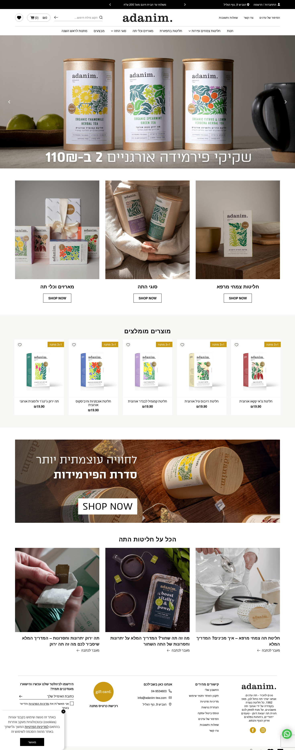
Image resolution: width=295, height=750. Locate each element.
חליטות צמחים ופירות (206, 31)
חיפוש (56, 17)
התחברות (270, 4)
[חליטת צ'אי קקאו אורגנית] (256, 368)
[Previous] (185, 4)
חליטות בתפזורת (171, 31)
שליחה (20, 696)
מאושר (32, 742)
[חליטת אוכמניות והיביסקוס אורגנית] (93, 368)
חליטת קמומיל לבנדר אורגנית (147, 401)
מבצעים (99, 31)
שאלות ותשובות (228, 17)
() (41, 17)
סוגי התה (120, 31)
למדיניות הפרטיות (37, 726)
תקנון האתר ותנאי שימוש (204, 695)
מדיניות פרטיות (209, 701)
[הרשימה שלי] (19, 18)
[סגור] (63, 711)
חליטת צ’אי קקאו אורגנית (256, 401)
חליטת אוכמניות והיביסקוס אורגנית (93, 403)
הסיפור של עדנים (269, 17)
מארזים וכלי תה (143, 31)
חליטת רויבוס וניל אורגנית (202, 401)
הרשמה (257, 4)
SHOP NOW (238, 298)
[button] (236, 345)
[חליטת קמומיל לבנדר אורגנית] (147, 368)
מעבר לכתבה (271, 650)
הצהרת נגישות (210, 707)
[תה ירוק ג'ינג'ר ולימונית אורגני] (39, 368)
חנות (230, 31)
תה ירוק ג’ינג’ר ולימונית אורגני (39, 401)
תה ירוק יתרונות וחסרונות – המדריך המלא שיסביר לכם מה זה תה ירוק (60, 641)
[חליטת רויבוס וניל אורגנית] (202, 368)
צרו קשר (248, 17)
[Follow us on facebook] (253, 730)
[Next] (110, 4)
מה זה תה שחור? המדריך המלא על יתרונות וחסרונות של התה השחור (150, 641)
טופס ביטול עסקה (208, 713)
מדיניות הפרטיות (39, 703)
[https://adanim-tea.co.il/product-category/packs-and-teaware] (147, 101)
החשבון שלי (212, 690)
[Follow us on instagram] (263, 730)
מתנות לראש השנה (74, 31)
